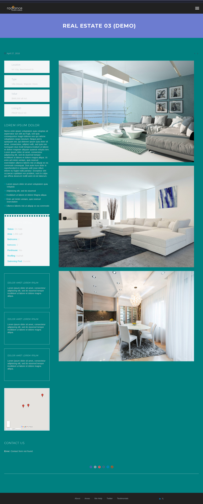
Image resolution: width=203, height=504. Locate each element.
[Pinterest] (99, 467)
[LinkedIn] (108, 467)
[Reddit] (112, 467)
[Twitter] (95, 467)
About (77, 499)
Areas (87, 499)
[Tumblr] (103, 467)
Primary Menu (197, 8)
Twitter (110, 499)
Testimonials (122, 499)
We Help (98, 499)
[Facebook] (91, 467)
